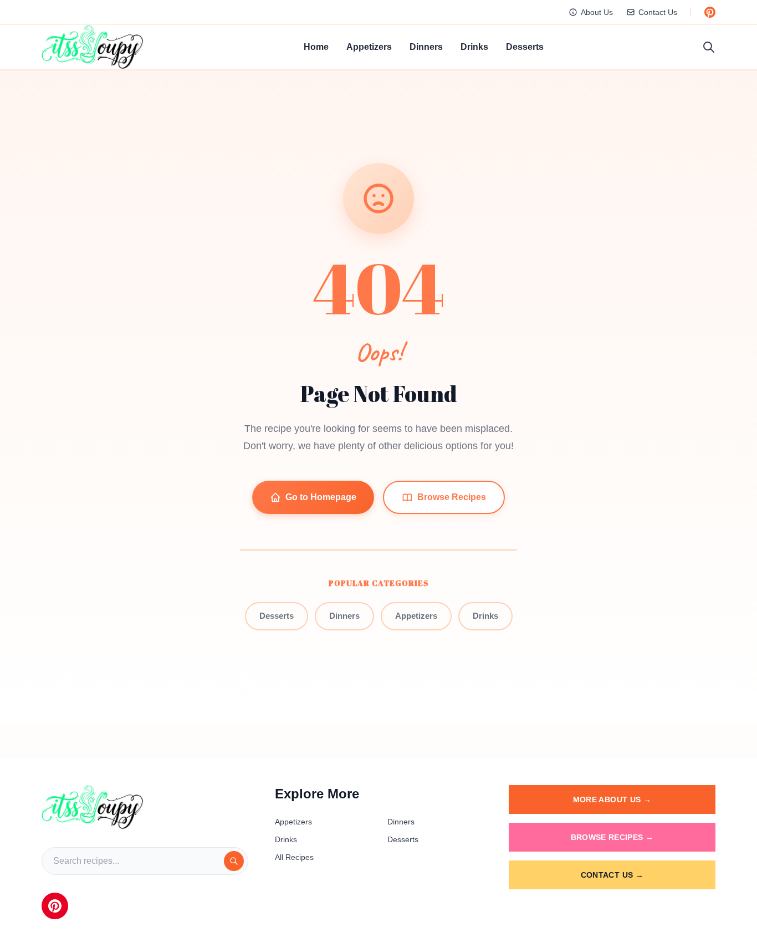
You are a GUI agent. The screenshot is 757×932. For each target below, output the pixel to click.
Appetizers (369, 47)
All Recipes (294, 857)
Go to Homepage (320, 497)
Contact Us (657, 12)
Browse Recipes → (612, 837)
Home (316, 47)
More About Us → (612, 799)
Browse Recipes (451, 497)
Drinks (474, 47)
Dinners (426, 47)
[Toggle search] (708, 47)
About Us (597, 12)
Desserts (525, 47)
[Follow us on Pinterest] (709, 12)
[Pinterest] (55, 906)
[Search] (234, 861)
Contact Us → (612, 874)
